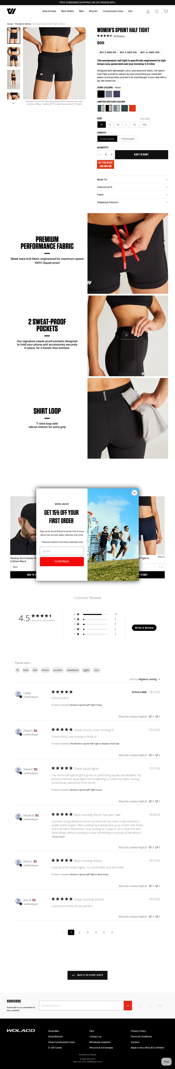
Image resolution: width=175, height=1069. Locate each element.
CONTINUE (62, 561)
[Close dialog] (134, 493)
